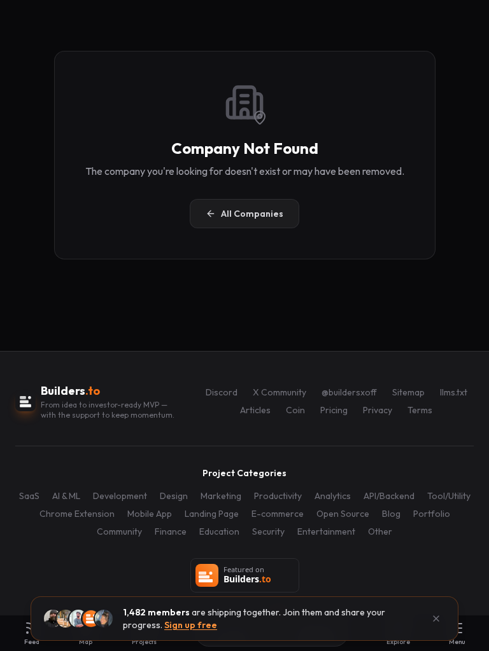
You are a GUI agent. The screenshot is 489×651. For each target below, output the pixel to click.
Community (119, 531)
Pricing (334, 410)
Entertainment (326, 531)
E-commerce (278, 513)
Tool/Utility (449, 496)
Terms (420, 410)
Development (120, 496)
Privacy (377, 410)
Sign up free (190, 625)
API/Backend (389, 496)
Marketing (221, 496)
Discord (221, 392)
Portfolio (431, 513)
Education (219, 531)
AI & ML (66, 496)
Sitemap (408, 392)
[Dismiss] (436, 618)
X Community (279, 392)
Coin (295, 410)
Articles (255, 410)
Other (380, 531)
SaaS (29, 496)
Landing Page (212, 513)
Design (174, 496)
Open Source (342, 513)
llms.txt (453, 392)
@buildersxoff (349, 392)
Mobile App (149, 513)
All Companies (252, 213)
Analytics (333, 496)
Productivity (278, 496)
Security (268, 531)
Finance (171, 531)
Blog (391, 513)
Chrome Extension (77, 513)
